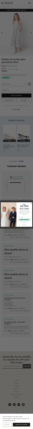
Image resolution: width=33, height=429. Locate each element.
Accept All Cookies (21, 424)
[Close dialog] (31, 203)
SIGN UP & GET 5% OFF (24, 219)
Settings (7, 424)
